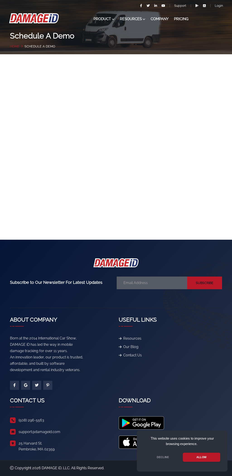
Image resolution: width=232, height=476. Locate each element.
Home (14, 46)
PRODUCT (102, 19)
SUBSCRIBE (204, 283)
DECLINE (163, 457)
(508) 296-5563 (31, 420)
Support (180, 5)
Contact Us (132, 355)
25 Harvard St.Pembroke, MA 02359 (37, 446)
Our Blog (130, 347)
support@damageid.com (39, 432)
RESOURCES (131, 19)
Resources (132, 338)
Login (219, 5)
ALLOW (201, 457)
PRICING (181, 19)
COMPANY (160, 19)
